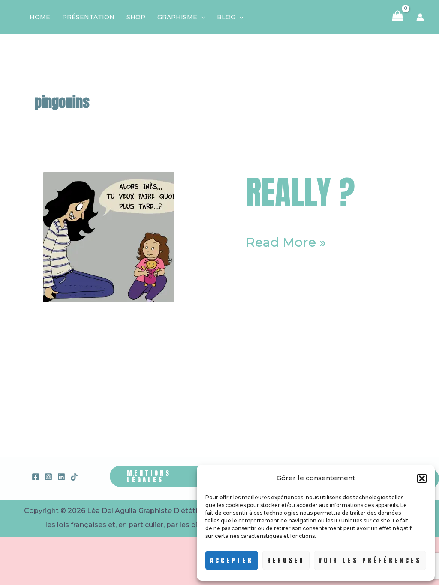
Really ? (300, 192)
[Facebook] (35, 477)
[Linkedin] (61, 477)
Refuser (286, 560)
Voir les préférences (370, 560)
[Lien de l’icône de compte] (420, 17)
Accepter (231, 560)
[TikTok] (74, 477)
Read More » (286, 243)
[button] (422, 478)
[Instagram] (48, 477)
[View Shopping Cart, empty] (398, 17)
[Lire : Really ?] (108, 236)
